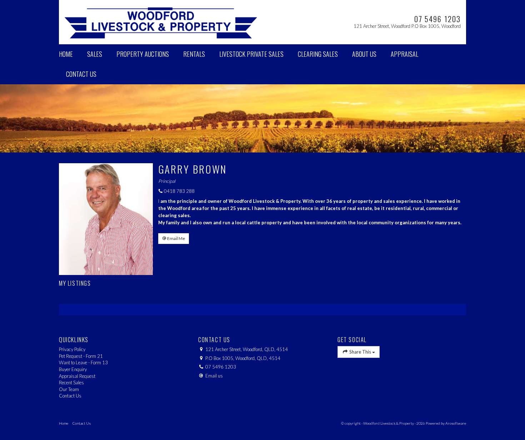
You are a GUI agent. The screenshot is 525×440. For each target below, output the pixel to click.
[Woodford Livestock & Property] (160, 21)
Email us (214, 376)
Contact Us (81, 74)
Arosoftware (455, 423)
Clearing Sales (318, 54)
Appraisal (404, 54)
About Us (364, 54)
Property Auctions (142, 54)
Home (66, 54)
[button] (173, 238)
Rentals (194, 54)
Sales (94, 54)
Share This (360, 352)
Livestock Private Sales (251, 54)
